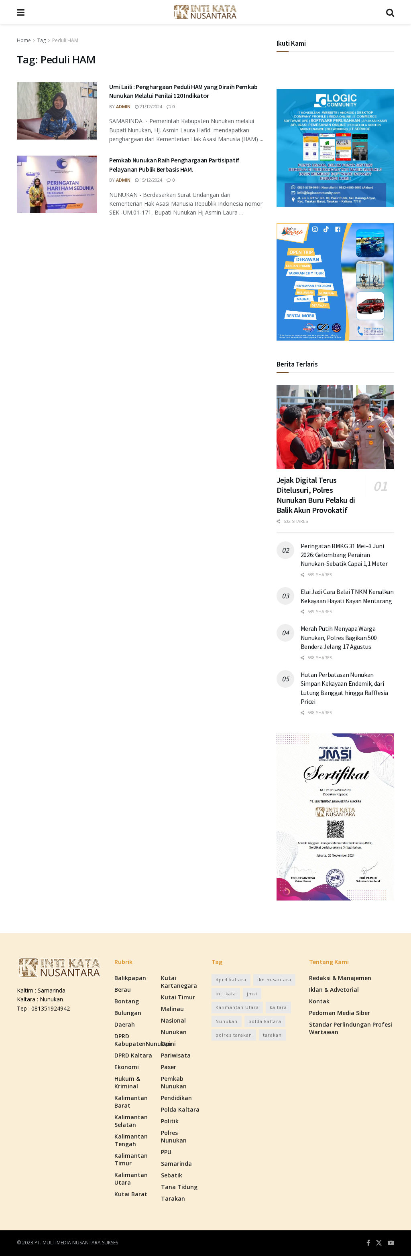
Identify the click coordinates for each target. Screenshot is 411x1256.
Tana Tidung (179, 1187)
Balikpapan (130, 978)
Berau (122, 989)
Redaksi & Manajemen (340, 978)
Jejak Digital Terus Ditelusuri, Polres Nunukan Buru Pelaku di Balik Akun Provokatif (316, 495)
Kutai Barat (130, 1194)
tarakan (272, 1035)
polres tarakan (234, 1035)
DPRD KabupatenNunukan (142, 1039)
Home (24, 40)
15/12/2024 (150, 180)
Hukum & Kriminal (127, 1082)
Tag (41, 40)
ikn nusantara (274, 979)
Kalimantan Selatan (131, 1120)
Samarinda (176, 1163)
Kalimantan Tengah (131, 1140)
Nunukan (174, 1032)
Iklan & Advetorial (334, 989)
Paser (168, 1067)
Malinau (172, 1009)
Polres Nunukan (174, 1136)
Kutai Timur (178, 997)
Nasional (173, 1020)
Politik (170, 1121)
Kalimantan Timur (131, 1159)
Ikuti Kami (291, 43)
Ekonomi (126, 1067)
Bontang (126, 1001)
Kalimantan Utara (131, 1178)
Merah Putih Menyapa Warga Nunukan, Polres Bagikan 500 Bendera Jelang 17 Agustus (339, 637)
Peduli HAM (65, 40)
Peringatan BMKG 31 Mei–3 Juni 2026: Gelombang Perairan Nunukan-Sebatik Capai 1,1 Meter (344, 555)
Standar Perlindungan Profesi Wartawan (350, 1028)
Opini (168, 1043)
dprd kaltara (231, 979)
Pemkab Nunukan (174, 1082)
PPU (166, 1152)
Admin (123, 106)
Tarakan (173, 1198)
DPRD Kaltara (133, 1055)
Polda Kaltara (180, 1109)
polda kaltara (264, 1021)
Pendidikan (176, 1098)
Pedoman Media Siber (339, 1013)
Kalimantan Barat (131, 1101)
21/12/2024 (150, 106)
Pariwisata (176, 1055)
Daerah (124, 1024)
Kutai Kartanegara (179, 981)
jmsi (252, 994)
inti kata (226, 994)
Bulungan (127, 1013)
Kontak (319, 1001)
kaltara (278, 1007)
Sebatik (171, 1175)
